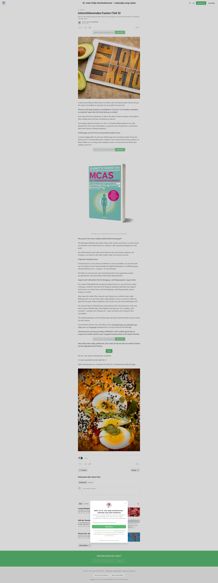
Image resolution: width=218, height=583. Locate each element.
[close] (125, 503)
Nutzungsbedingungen (119, 530)
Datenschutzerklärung (112, 534)
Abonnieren (109, 526)
